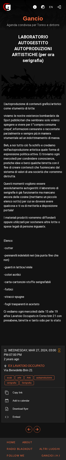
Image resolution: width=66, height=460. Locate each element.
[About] (35, 7)
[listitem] (33, 392)
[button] (49, 449)
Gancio (33, 18)
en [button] (51, 7)
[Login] (59, 7)
